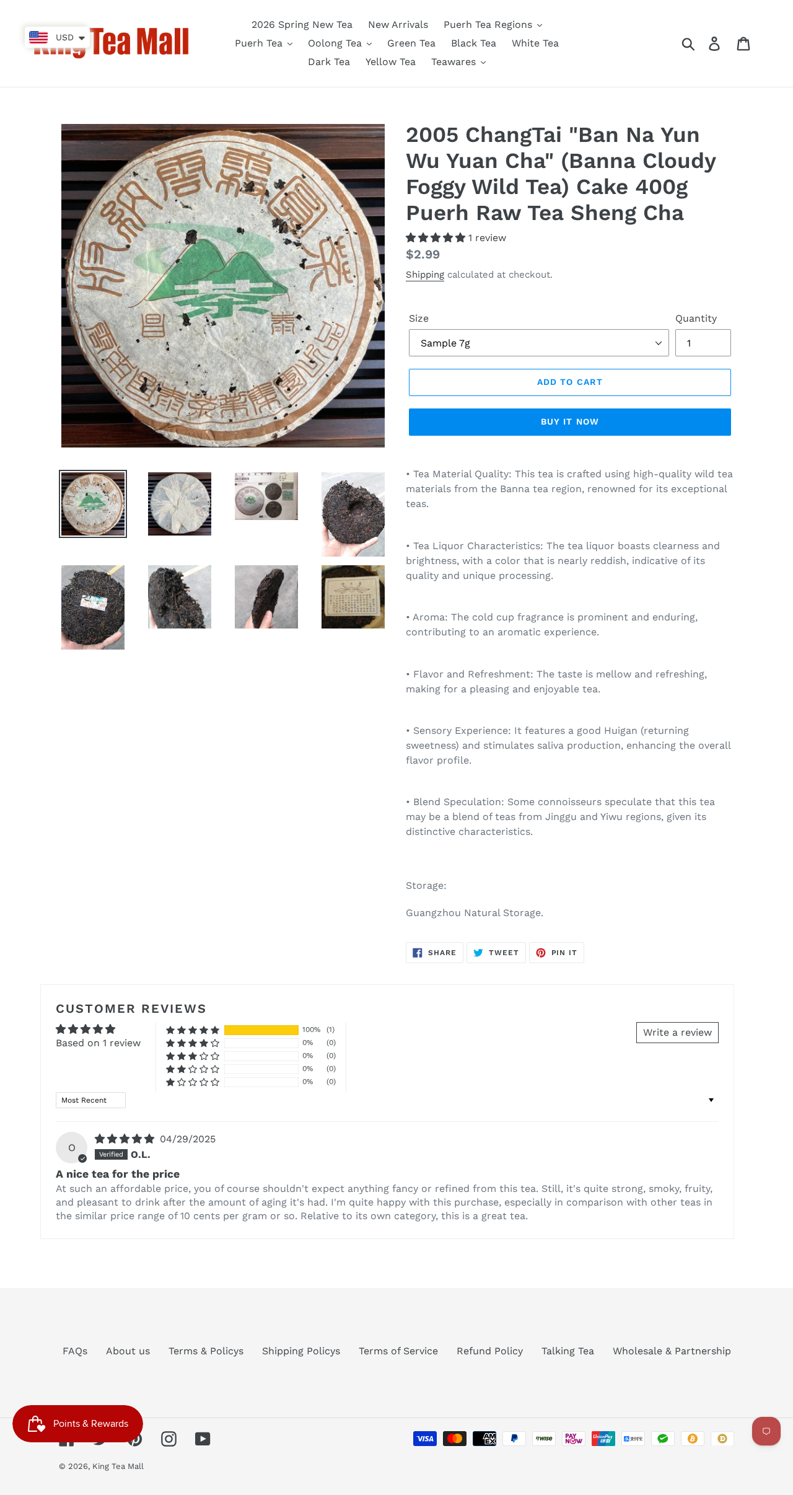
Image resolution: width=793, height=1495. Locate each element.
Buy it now (570, 421)
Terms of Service (398, 1351)
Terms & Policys (206, 1351)
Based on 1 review (98, 1043)
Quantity (696, 318)
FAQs (75, 1351)
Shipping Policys (301, 1351)
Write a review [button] (677, 1032)
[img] (126, 1139)
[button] (437, 238)
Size (419, 318)
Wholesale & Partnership (672, 1351)
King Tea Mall (118, 1466)
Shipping (425, 274)
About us (128, 1351)
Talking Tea (567, 1351)
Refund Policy (490, 1351)
